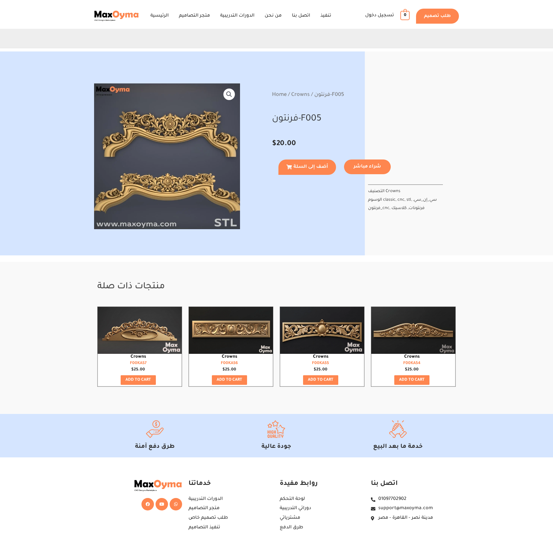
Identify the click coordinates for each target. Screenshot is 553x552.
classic (389, 200)
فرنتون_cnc (378, 208)
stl (408, 200)
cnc (401, 200)
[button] (437, 16)
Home (279, 95)
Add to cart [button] (138, 380)
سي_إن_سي (425, 200)
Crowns (300, 95)
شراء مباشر (367, 166)
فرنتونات (417, 208)
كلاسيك (399, 208)
